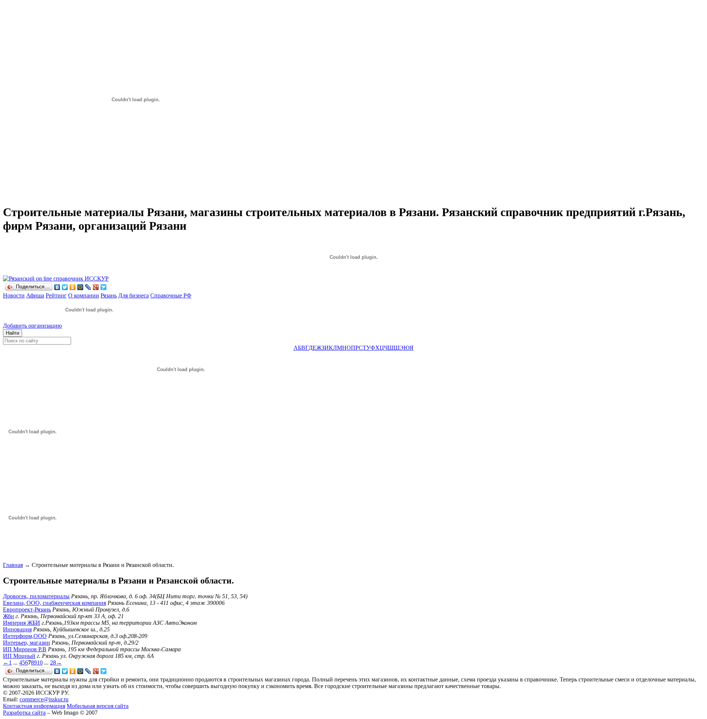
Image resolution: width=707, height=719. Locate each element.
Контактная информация (34, 706)
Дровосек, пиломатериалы (36, 596)
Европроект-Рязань (27, 609)
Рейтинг (56, 295)
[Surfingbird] (104, 287)
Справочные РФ (170, 295)
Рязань (109, 295)
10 (40, 662)
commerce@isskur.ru (44, 699)
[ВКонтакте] (57, 287)
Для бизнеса (133, 295)
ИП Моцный (19, 656)
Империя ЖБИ (21, 623)
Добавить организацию (32, 326)
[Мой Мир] (80, 287)
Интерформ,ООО (25, 636)
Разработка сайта (24, 712)
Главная (13, 565)
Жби (8, 616)
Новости (14, 295)
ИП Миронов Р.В (24, 649)
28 (53, 662)
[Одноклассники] (73, 287)
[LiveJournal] (88, 287)
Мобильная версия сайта (98, 706)
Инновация (17, 629)
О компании (83, 295)
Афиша (35, 295)
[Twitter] (65, 287)
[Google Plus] (96, 287)
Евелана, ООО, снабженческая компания (54, 603)
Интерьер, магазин (26, 642)
